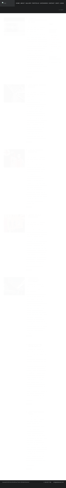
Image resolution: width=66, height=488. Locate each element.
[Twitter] (32, 485)
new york (36, 29)
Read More (29, 76)
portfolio (28, 423)
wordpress (33, 291)
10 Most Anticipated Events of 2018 (37, 20)
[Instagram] (35, 485)
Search (50, 18)
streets (28, 97)
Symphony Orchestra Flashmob (33, 280)
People (34, 419)
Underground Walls (56, 46)
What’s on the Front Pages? (35, 346)
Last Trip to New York (36, 413)
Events (34, 27)
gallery (39, 289)
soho (35, 32)
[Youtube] (38, 485)
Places (34, 92)
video (32, 97)
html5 (43, 289)
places (41, 94)
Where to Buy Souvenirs (34, 216)
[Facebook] (29, 485)
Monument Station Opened (37, 86)
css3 (30, 289)
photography (29, 32)
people (41, 29)
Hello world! (54, 35)
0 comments (41, 27)
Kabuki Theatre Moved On (35, 151)
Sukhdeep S (31, 25)
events (31, 29)
